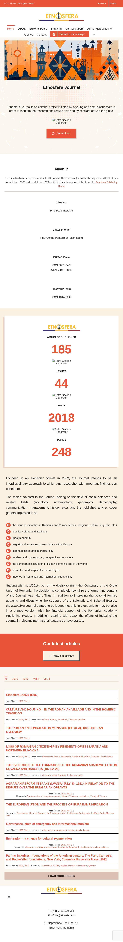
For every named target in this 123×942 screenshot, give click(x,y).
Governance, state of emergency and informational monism (47, 824)
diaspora (29, 847)
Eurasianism (22, 813)
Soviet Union (107, 756)
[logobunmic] (61, 887)
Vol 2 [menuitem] (36, 678)
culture (45, 719)
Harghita (62, 775)
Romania (95, 756)
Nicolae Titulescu (70, 796)
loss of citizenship (62, 756)
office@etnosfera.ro (26, 4)
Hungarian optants (51, 796)
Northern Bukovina (81, 756)
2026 (20, 701)
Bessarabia (47, 756)
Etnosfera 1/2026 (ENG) (22, 694)
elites (54, 775)
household (62, 719)
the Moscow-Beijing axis (78, 813)
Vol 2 (26, 865)
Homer (53, 719)
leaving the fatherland (68, 847)
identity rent (51, 847)
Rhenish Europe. (37, 813)
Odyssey (73, 719)
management (60, 830)
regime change (67, 865)
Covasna (46, 775)
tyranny (92, 865)
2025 (20, 865)
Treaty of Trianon (98, 796)
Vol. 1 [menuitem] (47, 678)
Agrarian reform (34, 796)
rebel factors (86, 847)
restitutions (84, 796)
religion (71, 830)
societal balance (100, 847)
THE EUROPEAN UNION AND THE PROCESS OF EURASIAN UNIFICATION (57, 804)
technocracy (81, 865)
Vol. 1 (27, 701)
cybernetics (47, 830)
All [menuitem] (6, 678)
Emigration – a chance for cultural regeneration (39, 838)
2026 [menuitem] (25, 678)
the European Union (56, 813)
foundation (47, 865)
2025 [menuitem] (15, 678)
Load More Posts (61, 875)
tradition (82, 719)
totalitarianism (82, 830)
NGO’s (56, 865)
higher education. (75, 775)
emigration (40, 847)
